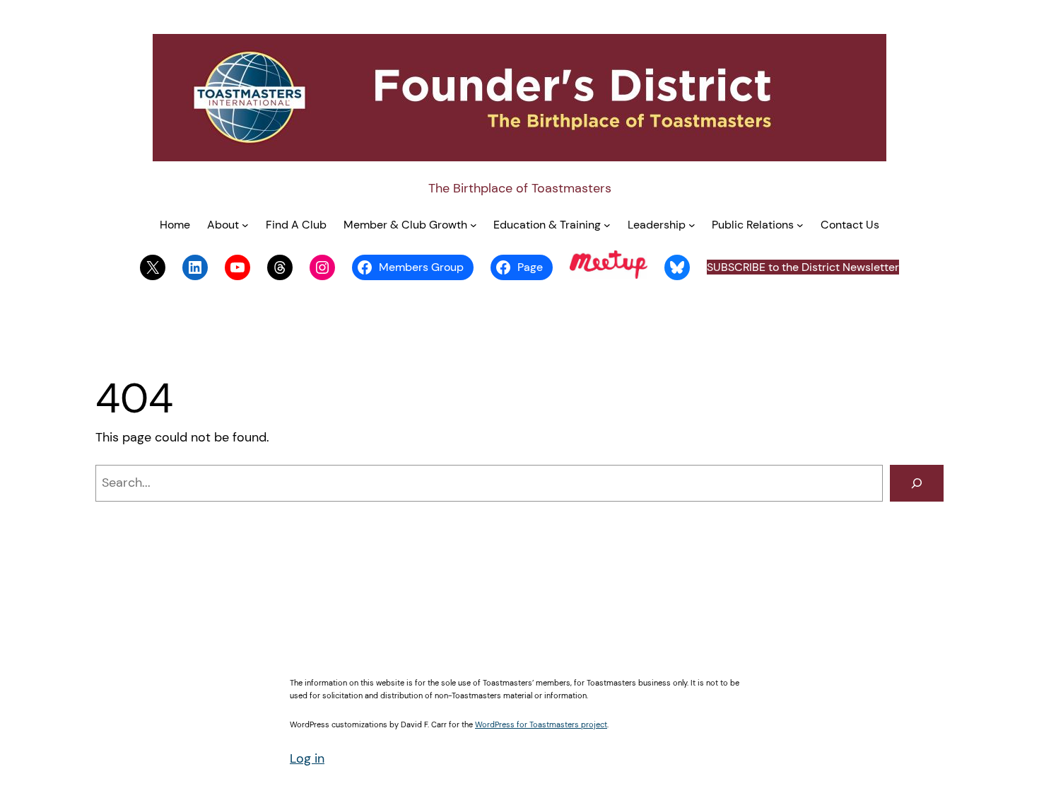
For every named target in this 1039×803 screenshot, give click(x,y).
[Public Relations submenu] (800, 225)
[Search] (917, 483)
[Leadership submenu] (691, 225)
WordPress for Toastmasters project (541, 724)
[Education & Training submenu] (607, 225)
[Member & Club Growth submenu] (473, 225)
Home (175, 224)
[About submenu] (245, 225)
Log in (307, 758)
